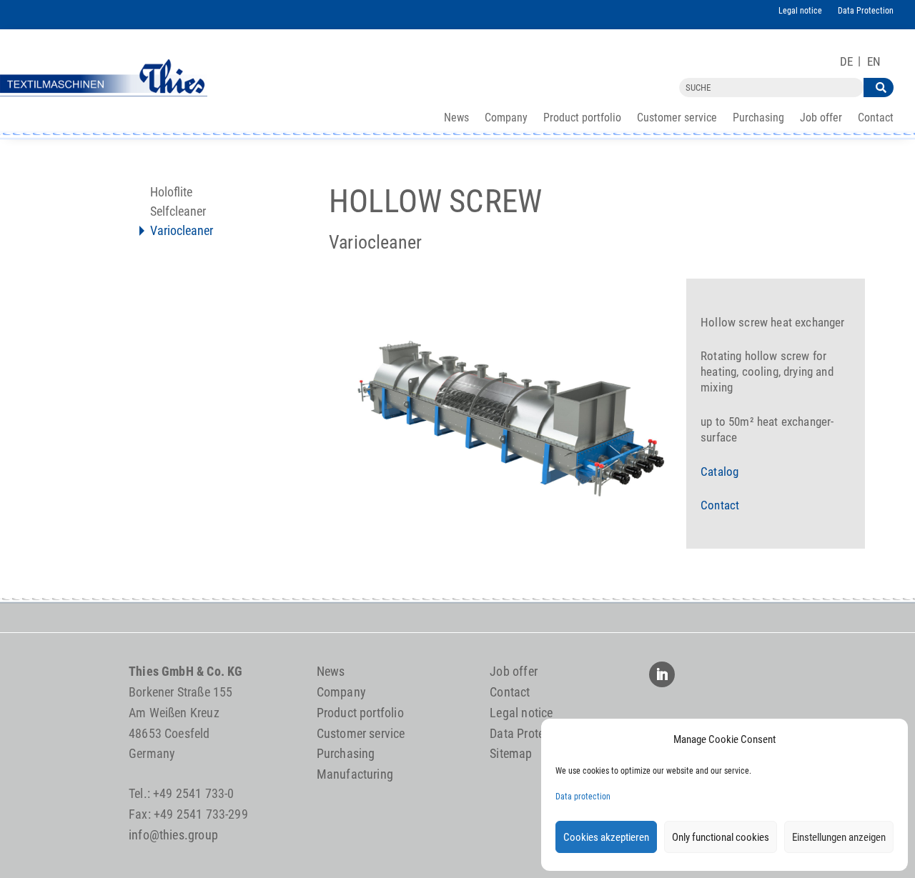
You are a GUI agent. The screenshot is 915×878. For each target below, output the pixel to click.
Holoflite (171, 193)
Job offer (821, 118)
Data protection (582, 797)
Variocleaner (181, 232)
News (456, 118)
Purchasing (758, 118)
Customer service (677, 118)
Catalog (719, 471)
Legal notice (800, 11)
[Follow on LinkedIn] (662, 674)
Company (506, 118)
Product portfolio (582, 118)
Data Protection (866, 11)
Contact (876, 118)
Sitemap (511, 753)
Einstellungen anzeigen (839, 837)
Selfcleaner (178, 212)
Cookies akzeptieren (606, 837)
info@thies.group (173, 834)
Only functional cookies (720, 837)
